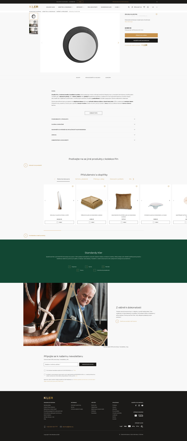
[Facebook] (136, 405)
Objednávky (94, 407)
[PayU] (121, 426)
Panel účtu (93, 405)
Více (75, 370)
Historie (114, 407)
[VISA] (125, 426)
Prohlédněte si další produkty (37, 235)
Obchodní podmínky (76, 405)
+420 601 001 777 (52, 427)
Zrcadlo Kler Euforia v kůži (59, 215)
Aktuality (114, 409)
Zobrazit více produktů (35, 165)
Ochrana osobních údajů (77, 409)
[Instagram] (139, 405)
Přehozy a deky (98, 179)
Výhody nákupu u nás (49, 417)
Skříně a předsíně (81, 179)
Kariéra (114, 417)
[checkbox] (57, 222)
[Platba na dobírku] (142, 426)
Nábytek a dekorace (65, 7)
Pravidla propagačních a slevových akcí (53, 411)
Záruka (72, 407)
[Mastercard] (129, 426)
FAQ (45, 419)
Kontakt (114, 419)
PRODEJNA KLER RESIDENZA (120, 1)
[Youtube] (142, 405)
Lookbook (114, 415)
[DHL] (136, 415)
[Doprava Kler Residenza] (140, 415)
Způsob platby (47, 405)
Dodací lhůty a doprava (49, 407)
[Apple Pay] (133, 426)
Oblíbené (93, 411)
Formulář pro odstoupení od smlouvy (53, 413)
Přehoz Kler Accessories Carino (91, 215)
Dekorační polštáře (116, 179)
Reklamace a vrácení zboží (50, 409)
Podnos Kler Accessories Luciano (155, 215)
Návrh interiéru (47, 415)
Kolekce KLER (50, 7)
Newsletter (93, 413)
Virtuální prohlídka (117, 413)
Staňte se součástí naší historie (128, 321)
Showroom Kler (106, 7)
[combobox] (154, 7)
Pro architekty (93, 7)
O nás (117, 7)
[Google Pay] (137, 426)
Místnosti (80, 7)
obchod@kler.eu (68, 427)
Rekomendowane (63, 179)
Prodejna (114, 405)
